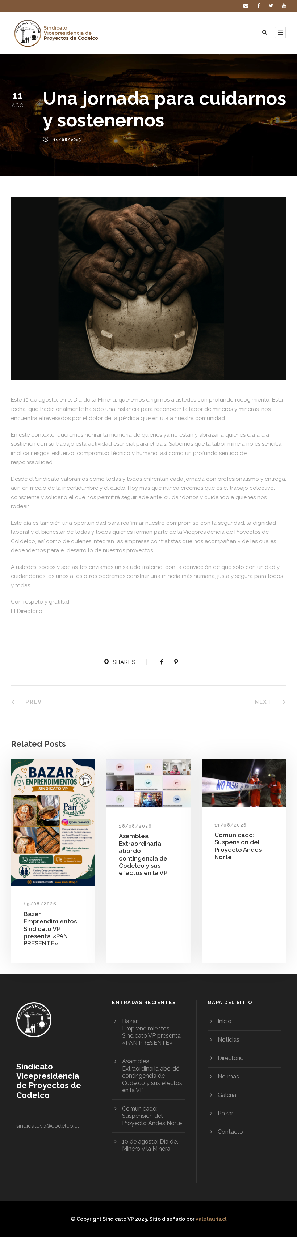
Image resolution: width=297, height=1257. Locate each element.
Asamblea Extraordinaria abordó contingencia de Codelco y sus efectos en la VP (143, 854)
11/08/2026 (230, 825)
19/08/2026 (40, 903)
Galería (227, 1094)
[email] (245, 5)
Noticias (228, 1039)
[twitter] (271, 5)
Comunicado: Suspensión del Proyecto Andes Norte (238, 846)
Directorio (231, 1058)
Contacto (230, 1131)
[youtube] (284, 5)
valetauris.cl (211, 1219)
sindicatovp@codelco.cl (47, 1126)
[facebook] (258, 5)
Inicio (224, 1021)
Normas (228, 1076)
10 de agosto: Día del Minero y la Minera (150, 1145)
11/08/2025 (67, 140)
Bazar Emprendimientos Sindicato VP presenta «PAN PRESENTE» (50, 928)
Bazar (225, 1113)
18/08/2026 (135, 826)
